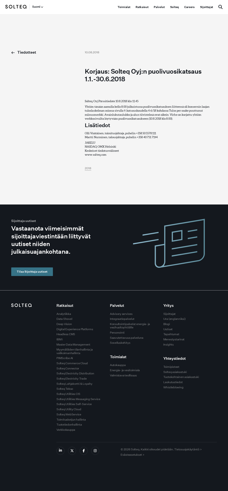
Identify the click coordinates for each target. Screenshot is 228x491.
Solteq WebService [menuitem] (68, 414)
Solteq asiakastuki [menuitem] (175, 372)
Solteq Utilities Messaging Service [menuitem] (78, 399)
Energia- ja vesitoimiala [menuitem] (125, 370)
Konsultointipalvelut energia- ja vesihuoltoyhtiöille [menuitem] (130, 325)
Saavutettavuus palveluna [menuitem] (126, 337)
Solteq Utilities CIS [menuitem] (68, 394)
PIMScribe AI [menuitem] (64, 358)
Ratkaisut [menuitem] (142, 7)
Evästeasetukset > (132, 454)
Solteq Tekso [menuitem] (64, 388)
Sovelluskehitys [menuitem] (120, 342)
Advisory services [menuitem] (121, 314)
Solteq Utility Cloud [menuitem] (68, 409)
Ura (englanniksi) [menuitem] (174, 319)
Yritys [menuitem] (168, 305)
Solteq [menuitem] (174, 7)
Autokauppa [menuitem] (118, 365)
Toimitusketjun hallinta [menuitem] (71, 419)
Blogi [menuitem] (166, 324)
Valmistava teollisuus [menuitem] (123, 375)
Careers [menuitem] (189, 7)
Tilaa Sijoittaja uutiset (32, 271)
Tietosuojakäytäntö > (188, 449)
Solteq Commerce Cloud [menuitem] (72, 363)
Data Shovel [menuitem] (64, 319)
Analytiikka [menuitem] (63, 314)
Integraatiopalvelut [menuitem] (122, 319)
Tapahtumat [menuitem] (171, 334)
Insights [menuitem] (168, 344)
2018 (88, 168)
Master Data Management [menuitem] (73, 344)
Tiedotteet (26, 52)
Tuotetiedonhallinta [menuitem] (69, 424)
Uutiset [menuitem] (168, 329)
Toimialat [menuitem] (124, 7)
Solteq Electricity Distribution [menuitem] (75, 373)
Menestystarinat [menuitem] (174, 339)
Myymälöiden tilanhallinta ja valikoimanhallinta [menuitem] (74, 351)
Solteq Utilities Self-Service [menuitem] (74, 404)
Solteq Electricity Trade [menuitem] (71, 378)
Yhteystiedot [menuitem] (174, 358)
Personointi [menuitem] (117, 332)
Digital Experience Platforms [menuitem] (74, 329)
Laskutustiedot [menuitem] (173, 382)
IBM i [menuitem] (59, 339)
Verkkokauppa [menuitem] (65, 429)
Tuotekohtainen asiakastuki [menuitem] (181, 377)
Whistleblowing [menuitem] (173, 387)
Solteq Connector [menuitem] (67, 368)
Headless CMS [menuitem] (65, 334)
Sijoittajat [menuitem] (206, 7)
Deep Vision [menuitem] (64, 324)
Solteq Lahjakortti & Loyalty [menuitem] (74, 383)
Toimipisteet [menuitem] (171, 367)
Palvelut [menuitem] (159, 7)
